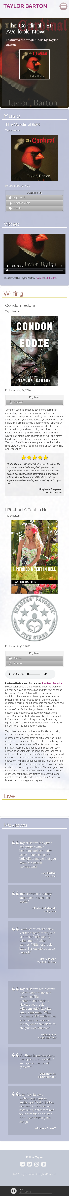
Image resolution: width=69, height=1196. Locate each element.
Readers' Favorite (52, 683)
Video (11, 224)
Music (12, 116)
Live (9, 796)
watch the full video (46, 278)
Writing (13, 294)
